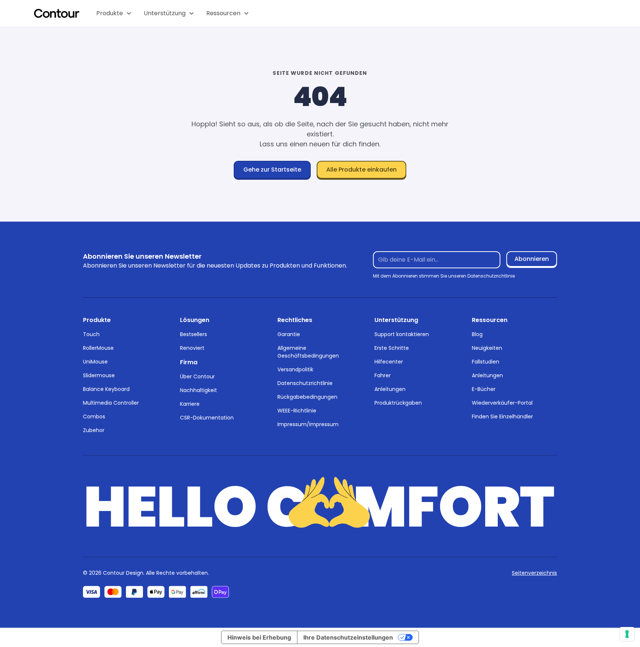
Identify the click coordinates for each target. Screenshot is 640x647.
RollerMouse (98, 348)
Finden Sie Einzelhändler (502, 416)
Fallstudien (485, 361)
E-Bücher (484, 389)
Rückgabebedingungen (307, 397)
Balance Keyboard (106, 389)
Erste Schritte (391, 348)
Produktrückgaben (398, 403)
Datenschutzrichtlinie (305, 383)
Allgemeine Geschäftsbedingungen (308, 351)
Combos (94, 416)
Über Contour (197, 376)
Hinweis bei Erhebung (259, 637)
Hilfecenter (388, 361)
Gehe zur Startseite (272, 169)
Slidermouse (99, 375)
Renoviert (192, 348)
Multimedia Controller (111, 403)
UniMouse (95, 361)
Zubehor (93, 430)
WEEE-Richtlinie (296, 410)
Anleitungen (390, 389)
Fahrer (382, 375)
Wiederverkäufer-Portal (502, 403)
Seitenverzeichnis (534, 573)
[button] (114, 13)
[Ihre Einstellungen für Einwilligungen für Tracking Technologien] (627, 634)
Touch (91, 334)
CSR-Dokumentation (207, 417)
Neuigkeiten (487, 348)
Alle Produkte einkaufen (361, 169)
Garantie (288, 334)
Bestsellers (193, 334)
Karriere (190, 404)
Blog (477, 334)
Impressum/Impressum (308, 424)
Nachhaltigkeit (198, 390)
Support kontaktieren (401, 334)
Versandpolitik (295, 369)
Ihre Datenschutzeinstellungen (348, 637)
